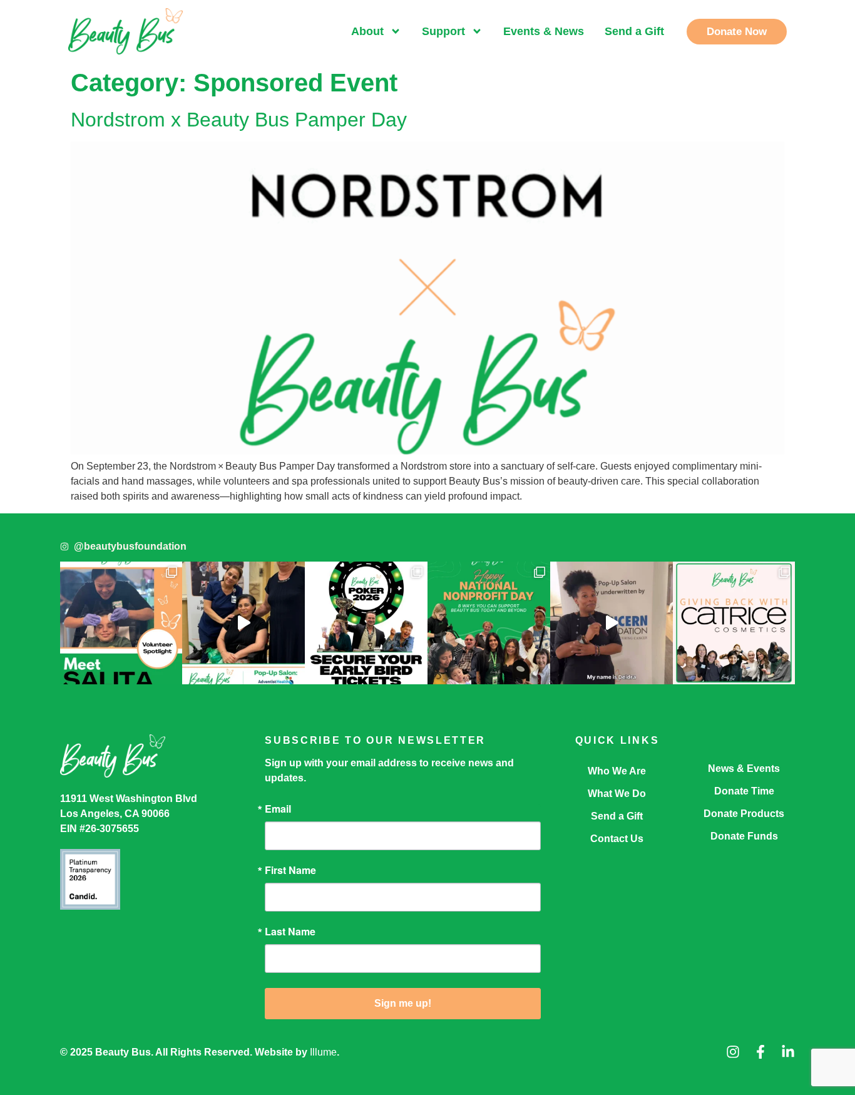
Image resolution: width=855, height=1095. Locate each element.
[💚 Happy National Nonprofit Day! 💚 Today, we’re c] (488, 623)
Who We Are (617, 771)
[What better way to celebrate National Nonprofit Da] (243, 623)
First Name (290, 870)
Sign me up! (402, 1003)
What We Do (617, 793)
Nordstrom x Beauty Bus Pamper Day (239, 119)
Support (443, 31)
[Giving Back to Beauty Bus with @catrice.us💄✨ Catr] (734, 623)
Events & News (543, 31)
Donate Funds (744, 836)
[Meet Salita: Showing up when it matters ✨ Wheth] (121, 623)
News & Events (744, 768)
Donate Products (744, 813)
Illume (323, 1052)
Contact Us (616, 838)
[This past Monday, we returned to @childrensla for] (611, 623)
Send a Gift (634, 31)
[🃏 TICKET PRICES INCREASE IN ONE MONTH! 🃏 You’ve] (366, 623)
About (367, 31)
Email (278, 809)
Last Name (290, 932)
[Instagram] (733, 1052)
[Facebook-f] (760, 1052)
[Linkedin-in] (788, 1052)
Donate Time (744, 791)
